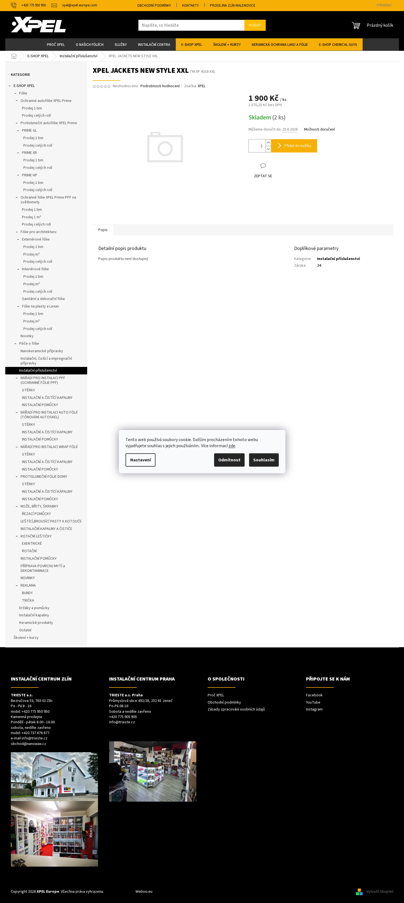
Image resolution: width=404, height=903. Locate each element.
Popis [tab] (103, 230)
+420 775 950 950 (35, 711)
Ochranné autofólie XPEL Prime (46, 101)
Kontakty (190, 5)
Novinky (27, 336)
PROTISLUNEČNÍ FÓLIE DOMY (44, 476)
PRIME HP (29, 175)
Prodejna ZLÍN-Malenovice (232, 5)
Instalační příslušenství (38, 370)
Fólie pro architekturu (38, 232)
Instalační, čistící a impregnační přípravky (46, 361)
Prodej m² (31, 254)
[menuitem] (55, 44)
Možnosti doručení (319, 129)
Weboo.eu (143, 891)
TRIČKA (28, 600)
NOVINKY (28, 578)
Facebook (314, 695)
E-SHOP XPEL (24, 86)
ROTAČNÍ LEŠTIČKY (36, 536)
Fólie (23, 93)
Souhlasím (264, 460)
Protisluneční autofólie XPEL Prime (49, 123)
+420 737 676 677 (35, 733)
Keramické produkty (36, 623)
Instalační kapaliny (34, 615)
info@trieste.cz (34, 738)
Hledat (255, 25)
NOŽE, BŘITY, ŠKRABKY (39, 506)
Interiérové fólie (35, 269)
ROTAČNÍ (29, 551)
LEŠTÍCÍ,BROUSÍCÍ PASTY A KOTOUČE (51, 521)
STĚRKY (28, 390)
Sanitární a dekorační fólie (43, 299)
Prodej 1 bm (32, 108)
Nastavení (140, 460)
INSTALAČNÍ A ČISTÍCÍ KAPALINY (47, 398)
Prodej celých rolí (36, 115)
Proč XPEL (216, 695)
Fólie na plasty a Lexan (40, 306)
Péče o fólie (29, 343)
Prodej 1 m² (31, 217)
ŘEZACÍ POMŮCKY (36, 514)
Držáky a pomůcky (34, 608)
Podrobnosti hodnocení (160, 86)
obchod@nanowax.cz (28, 744)
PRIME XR (29, 153)
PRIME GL (29, 130)
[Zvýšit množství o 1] (268, 142)
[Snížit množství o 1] (268, 149)
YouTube (313, 702)
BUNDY (27, 593)
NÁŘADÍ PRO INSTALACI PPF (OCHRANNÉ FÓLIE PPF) (43, 380)
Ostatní (25, 630)
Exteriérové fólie (36, 239)
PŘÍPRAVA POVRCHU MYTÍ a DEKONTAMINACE (43, 568)
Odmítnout (229, 460)
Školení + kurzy (26, 638)
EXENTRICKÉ (32, 543)
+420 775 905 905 (123, 717)
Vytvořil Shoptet (380, 891)
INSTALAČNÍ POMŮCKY (40, 405)
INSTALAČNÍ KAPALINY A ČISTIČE (46, 529)
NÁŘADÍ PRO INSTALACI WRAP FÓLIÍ (49, 447)
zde (232, 446)
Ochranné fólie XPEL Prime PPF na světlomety (48, 200)
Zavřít (278, 165)
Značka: (194, 86)
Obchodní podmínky (154, 5)
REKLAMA (28, 585)
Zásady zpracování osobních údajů (236, 709)
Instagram (314, 709)
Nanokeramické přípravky (42, 351)
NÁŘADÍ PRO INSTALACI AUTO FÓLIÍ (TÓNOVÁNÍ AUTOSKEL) (49, 415)
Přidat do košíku (297, 146)
